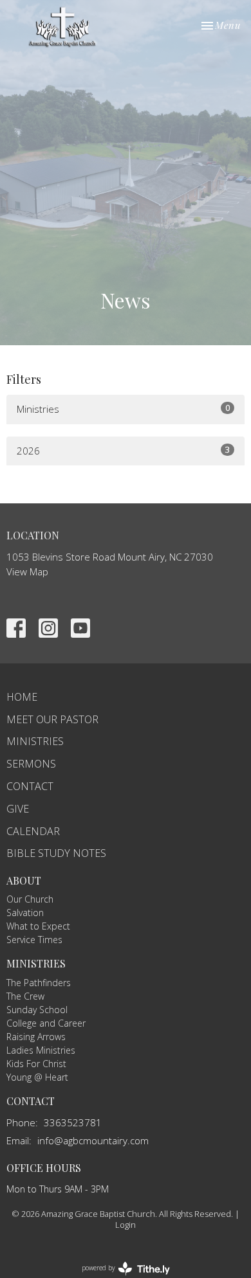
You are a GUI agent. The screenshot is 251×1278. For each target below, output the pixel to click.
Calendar (33, 831)
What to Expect (38, 926)
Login (125, 1224)
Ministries (123, 408)
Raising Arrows (36, 1036)
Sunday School (37, 1010)
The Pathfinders (38, 983)
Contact (29, 786)
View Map (27, 571)
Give (17, 809)
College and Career (46, 1023)
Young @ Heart (37, 1077)
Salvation (25, 912)
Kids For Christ (36, 1064)
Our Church (29, 899)
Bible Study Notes (56, 853)
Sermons (31, 764)
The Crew (25, 996)
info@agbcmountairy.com (93, 1140)
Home (21, 697)
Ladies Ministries (40, 1050)
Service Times (34, 939)
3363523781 (73, 1122)
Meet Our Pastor (52, 719)
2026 (123, 450)
